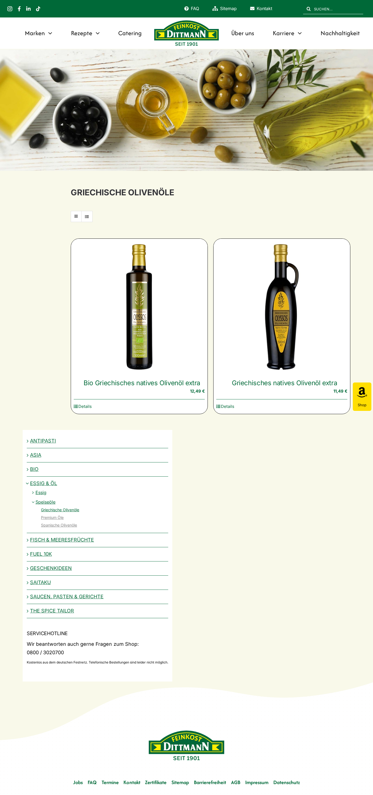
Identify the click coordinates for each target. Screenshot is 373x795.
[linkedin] (28, 8)
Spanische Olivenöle (59, 525)
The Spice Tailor (52, 611)
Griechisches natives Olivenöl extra (284, 383)
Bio (34, 469)
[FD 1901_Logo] (186, 21)
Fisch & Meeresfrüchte (62, 540)
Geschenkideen (51, 568)
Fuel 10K (41, 554)
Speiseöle (45, 502)
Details (85, 406)
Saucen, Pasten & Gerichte (66, 596)
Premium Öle (52, 517)
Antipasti (43, 441)
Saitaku (40, 582)
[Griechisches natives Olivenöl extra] (282, 307)
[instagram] (9, 8)
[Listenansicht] (87, 216)
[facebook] (19, 8)
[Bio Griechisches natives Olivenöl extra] (139, 307)
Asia (35, 455)
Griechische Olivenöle (60, 509)
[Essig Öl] (186, 110)
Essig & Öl (43, 483)
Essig (40, 492)
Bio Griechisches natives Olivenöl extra (142, 383)
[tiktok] (38, 8)
